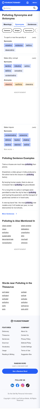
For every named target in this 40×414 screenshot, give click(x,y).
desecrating (9, 50)
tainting (8, 66)
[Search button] (34, 8)
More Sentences (8, 214)
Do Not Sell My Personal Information (20, 393)
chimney (24, 242)
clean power (6, 225)
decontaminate (7, 239)
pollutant (5, 295)
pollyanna (25, 305)
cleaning (8, 84)
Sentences (32, 24)
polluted (5, 299)
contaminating (10, 75)
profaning (19, 45)
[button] (27, 2)
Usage (4, 350)
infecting (18, 66)
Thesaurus (5, 335)
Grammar (5, 343)
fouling (17, 140)
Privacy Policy (25, 339)
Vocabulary (6, 347)
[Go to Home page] (11, 2)
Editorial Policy (26, 343)
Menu (35, 3)
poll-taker (5, 292)
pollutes (24, 299)
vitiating (26, 140)
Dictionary (5, 331)
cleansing (29, 84)
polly (4, 305)
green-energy (26, 225)
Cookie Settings (26, 347)
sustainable (6, 236)
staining (17, 144)
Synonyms (19, 24)
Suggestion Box (26, 354)
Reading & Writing (8, 354)
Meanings (8, 24)
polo (3, 309)
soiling (27, 66)
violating (8, 45)
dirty (22, 236)
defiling (29, 45)
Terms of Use (25, 350)
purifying (18, 84)
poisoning (23, 135)
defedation (25, 229)
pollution (5, 232)
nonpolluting (7, 242)
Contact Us (25, 335)
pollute (23, 295)
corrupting (18, 70)
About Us (24, 331)
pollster (24, 292)
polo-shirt (24, 309)
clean (4, 229)
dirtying (8, 140)
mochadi (24, 239)
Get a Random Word (20, 371)
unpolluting (25, 232)
